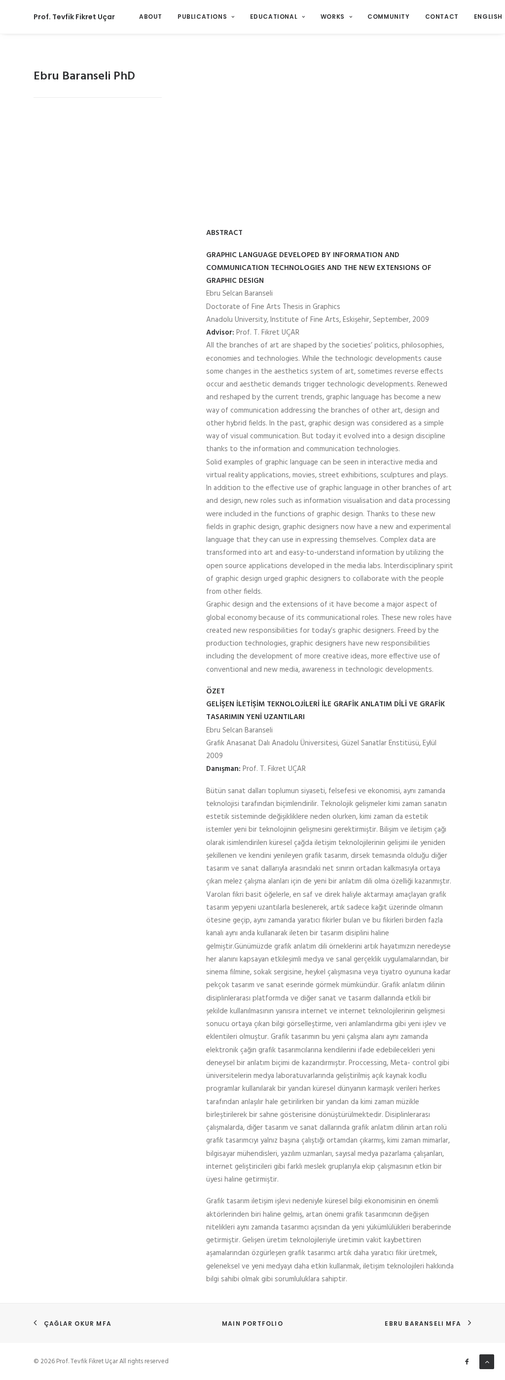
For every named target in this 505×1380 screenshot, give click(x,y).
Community (388, 16)
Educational (274, 16)
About (150, 16)
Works (333, 16)
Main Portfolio (252, 1323)
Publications (202, 16)
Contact (442, 16)
